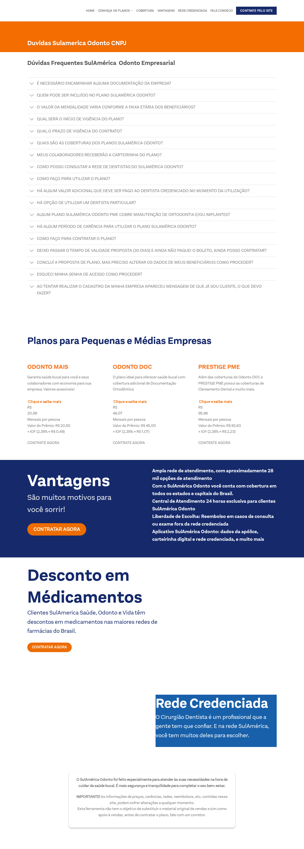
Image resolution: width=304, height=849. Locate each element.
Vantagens (166, 11)
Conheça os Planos (114, 11)
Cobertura (145, 11)
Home (90, 11)
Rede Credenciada (192, 11)
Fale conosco (221, 11)
